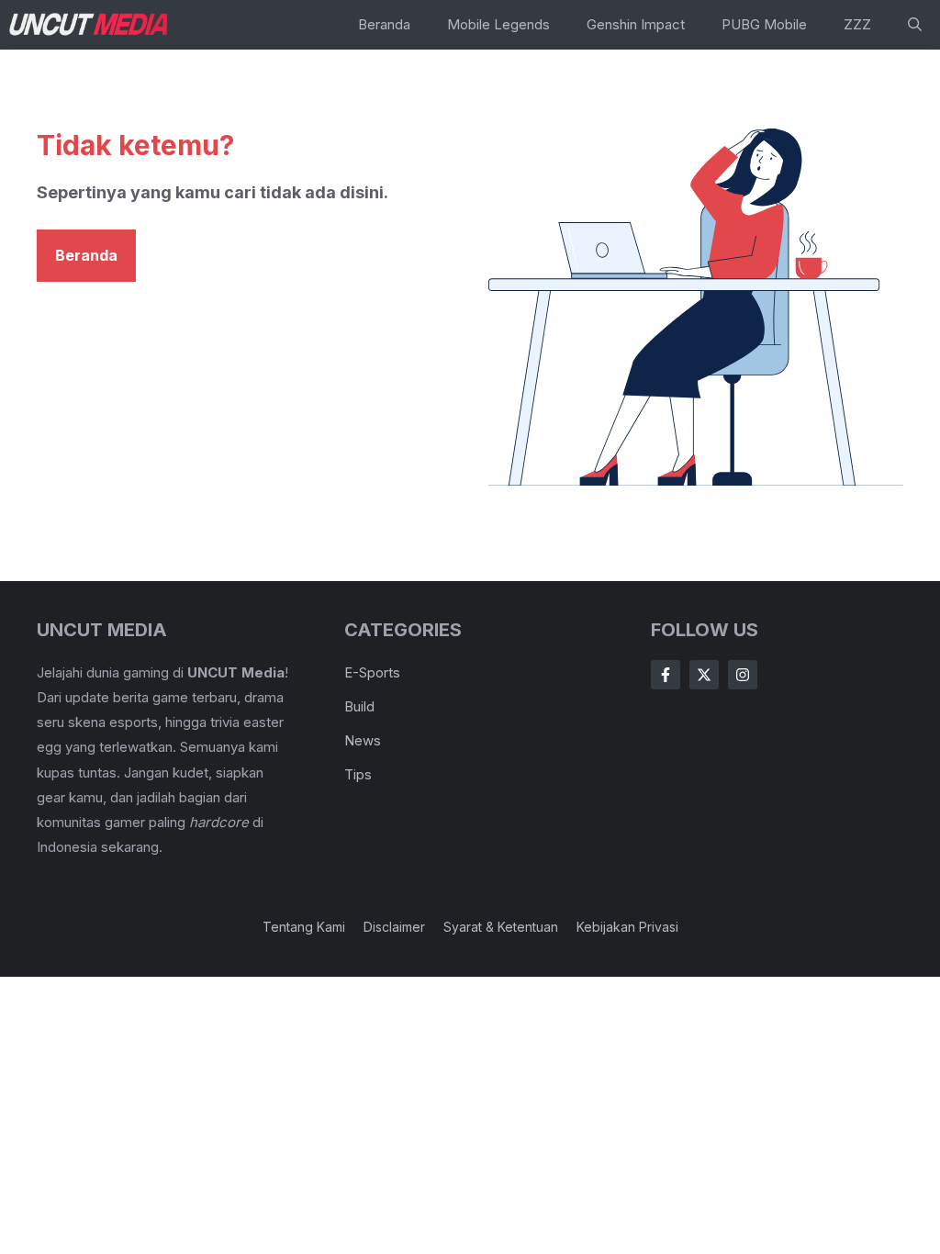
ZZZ (857, 24)
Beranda (384, 24)
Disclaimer (394, 927)
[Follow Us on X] (704, 674)
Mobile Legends (498, 24)
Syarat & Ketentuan (500, 927)
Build (359, 706)
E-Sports (372, 672)
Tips (358, 774)
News (362, 740)
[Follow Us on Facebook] (665, 674)
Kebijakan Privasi (627, 927)
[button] (915, 25)
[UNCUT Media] (89, 25)
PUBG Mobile (764, 24)
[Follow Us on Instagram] (742, 674)
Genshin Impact (636, 24)
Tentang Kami (304, 927)
